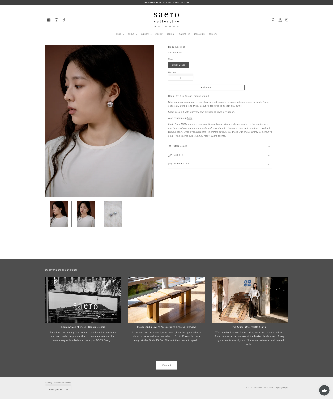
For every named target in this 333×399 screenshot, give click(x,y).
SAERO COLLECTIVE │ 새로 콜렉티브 (271, 388)
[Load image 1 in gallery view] (58, 214)
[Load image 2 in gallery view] (86, 214)
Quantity (172, 72)
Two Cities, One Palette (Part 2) (249, 327)
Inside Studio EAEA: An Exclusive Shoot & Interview (166, 327)
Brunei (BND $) (55, 390)
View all (166, 365)
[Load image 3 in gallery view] (113, 214)
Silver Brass (178, 65)
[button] (120, 34)
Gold (189, 118)
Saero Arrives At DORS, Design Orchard (83, 327)
